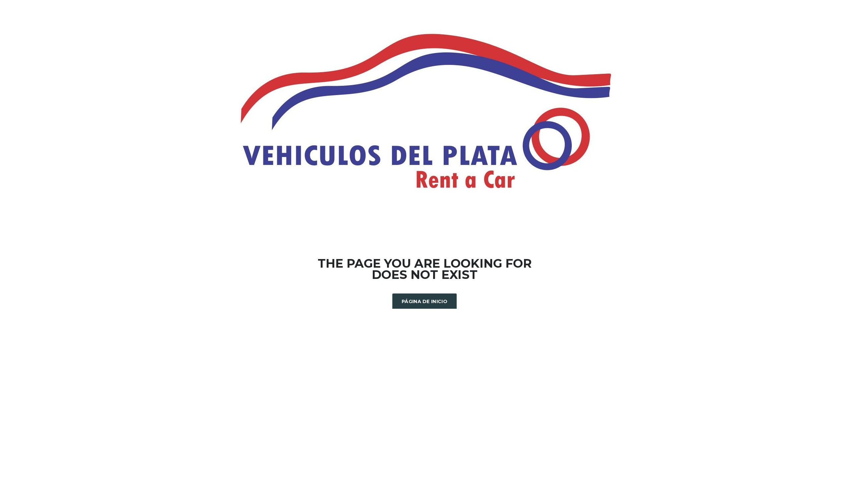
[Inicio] (424, 112)
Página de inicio (424, 301)
